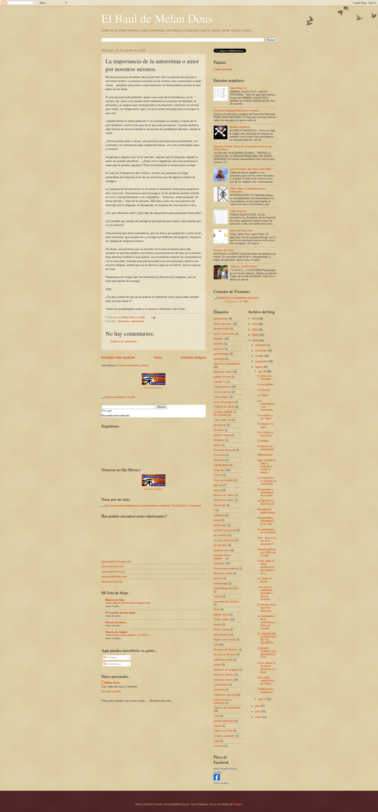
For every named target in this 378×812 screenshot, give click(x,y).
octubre (259, 355)
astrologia (219, 358)
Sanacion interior (223, 679)
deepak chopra (222, 435)
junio (258, 711)
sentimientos (221, 684)
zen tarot (219, 745)
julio (257, 705)
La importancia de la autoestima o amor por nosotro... (266, 622)
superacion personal (225, 694)
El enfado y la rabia (265, 425)
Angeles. (219, 338)
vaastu (217, 725)
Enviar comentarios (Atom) (133, 365)
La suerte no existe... (265, 580)
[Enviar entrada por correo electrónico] (153, 317)
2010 (255, 329)
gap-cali (218, 485)
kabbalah (219, 515)
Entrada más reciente (118, 358)
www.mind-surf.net (111, 581)
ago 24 (262, 371)
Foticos (218, 475)
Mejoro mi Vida (115, 599)
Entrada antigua (193, 358)
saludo (217, 664)
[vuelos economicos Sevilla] (118, 397)
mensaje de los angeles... (222, 557)
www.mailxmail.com (112, 566)
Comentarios (113, 663)
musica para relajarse (226, 568)
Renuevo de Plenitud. (226, 649)
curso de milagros (224, 401)
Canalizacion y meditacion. (266, 690)
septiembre (262, 361)
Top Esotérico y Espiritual (186, 505)
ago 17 (262, 699)
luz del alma (220, 545)
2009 (255, 335)
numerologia (220, 583)
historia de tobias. (224, 500)
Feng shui (219, 470)
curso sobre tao (222, 419)
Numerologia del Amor (226, 588)
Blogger (237, 804)
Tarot (216, 715)
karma (217, 520)
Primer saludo (221, 629)
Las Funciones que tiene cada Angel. (251, 168)
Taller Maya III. (238, 211)
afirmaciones (221, 318)
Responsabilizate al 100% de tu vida (267, 552)
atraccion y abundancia (131, 321)
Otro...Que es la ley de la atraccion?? (267, 540)
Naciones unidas (223, 573)
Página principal (223, 69)
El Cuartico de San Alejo (120, 612)
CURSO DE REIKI (224, 406)
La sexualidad (265, 384)
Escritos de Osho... (225, 250)
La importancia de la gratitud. (267, 531)
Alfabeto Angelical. (240, 126)
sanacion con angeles (226, 669)
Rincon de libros (116, 622)
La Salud (263, 395)
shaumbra (219, 689)
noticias (218, 578)
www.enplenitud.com (113, 571)
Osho (217, 609)
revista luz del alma (225, 654)
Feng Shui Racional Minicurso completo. (237, 110)
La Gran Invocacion (225, 530)
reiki (216, 644)
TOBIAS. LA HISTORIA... (244, 266)
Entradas (111, 657)
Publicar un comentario (123, 341)
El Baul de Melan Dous (157, 18)
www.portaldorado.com (114, 576)
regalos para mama (224, 639)
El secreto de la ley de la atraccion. (266, 607)
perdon (217, 624)
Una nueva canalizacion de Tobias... (266, 680)
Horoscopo (220, 505)
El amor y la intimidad (264, 377)
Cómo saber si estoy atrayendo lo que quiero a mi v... (266, 567)
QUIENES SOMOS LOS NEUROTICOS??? (267, 653)
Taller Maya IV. (238, 88)
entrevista (219, 460)
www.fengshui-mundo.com (116, 561)
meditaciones (221, 550)
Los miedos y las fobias (265, 417)
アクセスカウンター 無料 (236, 301)
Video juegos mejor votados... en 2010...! (127, 635)
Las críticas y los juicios (265, 434)
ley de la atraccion (224, 540)
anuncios (219, 348)
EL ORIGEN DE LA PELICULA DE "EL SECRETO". (267, 638)
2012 (255, 318)
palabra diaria (221, 614)
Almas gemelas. (223, 323)
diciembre (261, 345)
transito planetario (224, 720)
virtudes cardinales (224, 735)
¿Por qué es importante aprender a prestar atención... (265, 593)
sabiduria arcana (223, 659)
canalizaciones (222, 386)
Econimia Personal (224, 450)
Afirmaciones (265, 454)
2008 (255, 340)
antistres (218, 343)
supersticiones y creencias (223, 701)
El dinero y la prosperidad (266, 448)
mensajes (219, 563)
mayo (258, 716)
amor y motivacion (224, 333)
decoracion (220, 425)
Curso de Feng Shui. (241, 230)
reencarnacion (222, 634)
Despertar (219, 440)
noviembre (261, 350)
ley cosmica (220, 535)
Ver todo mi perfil (111, 691)
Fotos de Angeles (223, 480)
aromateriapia (221, 353)
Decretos (219, 429)
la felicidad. (220, 525)
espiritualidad (221, 465)
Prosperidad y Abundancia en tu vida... (266, 520)
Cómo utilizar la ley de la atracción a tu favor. (267, 667)
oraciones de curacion (226, 601)
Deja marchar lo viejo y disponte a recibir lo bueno (266, 466)
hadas (217, 490)
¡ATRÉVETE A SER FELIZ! (266, 502)
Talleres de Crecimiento (227, 707)
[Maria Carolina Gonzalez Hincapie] (217, 779)
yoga (216, 740)
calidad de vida (222, 376)
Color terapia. (221, 396)
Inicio (158, 358)
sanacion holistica (224, 674)
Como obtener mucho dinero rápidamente (128, 603)
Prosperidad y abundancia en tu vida (265, 492)
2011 (255, 324)
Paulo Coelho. (222, 619)
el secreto (219, 454)
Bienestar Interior (223, 371)
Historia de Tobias (224, 495)
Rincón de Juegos (117, 632)
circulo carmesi (222, 391)
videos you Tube (223, 730)
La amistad (264, 389)
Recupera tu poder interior (266, 511)
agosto (259, 366)
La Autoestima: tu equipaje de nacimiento (267, 480)
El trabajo (263, 440)
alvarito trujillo (221, 328)
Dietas (217, 445)
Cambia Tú (220, 381)
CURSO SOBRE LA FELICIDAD (225, 413)
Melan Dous (112, 682)
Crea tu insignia (221, 783)
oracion (218, 596)
